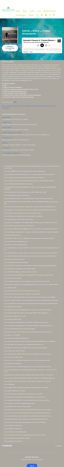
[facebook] (42, 15)
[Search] (37, 15)
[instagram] (50, 15)
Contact (32, 11)
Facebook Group (6, 122)
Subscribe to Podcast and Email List (9, 48)
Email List (4, 143)
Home (18, 11)
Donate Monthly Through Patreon (11, 153)
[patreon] (54, 15)
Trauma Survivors (7, 138)
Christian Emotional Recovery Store (12, 132)
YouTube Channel (50, 11)
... (2, 158)
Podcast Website (6, 117)
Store (39, 11)
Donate (31, 15)
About (25, 11)
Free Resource (21, 15)
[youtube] (46, 15)
